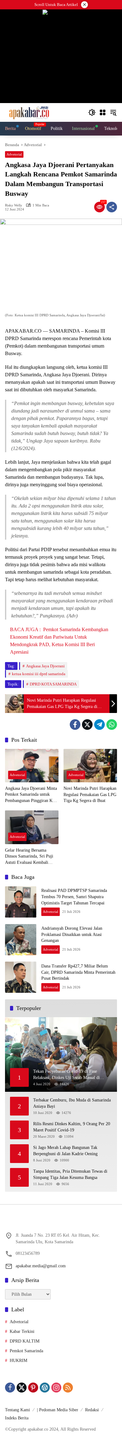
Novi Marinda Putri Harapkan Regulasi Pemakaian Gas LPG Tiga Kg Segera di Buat (90, 794)
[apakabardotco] (29, 112)
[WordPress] (45, 1388)
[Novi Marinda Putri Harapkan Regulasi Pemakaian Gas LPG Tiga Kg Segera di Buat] (90, 765)
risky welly (13, 205)
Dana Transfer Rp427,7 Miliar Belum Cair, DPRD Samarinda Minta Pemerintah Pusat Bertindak (78, 972)
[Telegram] (99, 724)
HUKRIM (18, 1360)
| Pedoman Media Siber (57, 1410)
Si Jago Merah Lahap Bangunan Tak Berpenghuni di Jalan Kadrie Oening (65, 1150)
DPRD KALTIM (24, 1341)
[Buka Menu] (102, 112)
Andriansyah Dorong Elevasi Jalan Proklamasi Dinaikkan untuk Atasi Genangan (71, 934)
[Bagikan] (111, 207)
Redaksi (92, 1410)
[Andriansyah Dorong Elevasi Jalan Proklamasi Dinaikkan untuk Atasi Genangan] (20, 939)
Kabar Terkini (22, 1331)
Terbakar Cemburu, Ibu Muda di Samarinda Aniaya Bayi (72, 1103)
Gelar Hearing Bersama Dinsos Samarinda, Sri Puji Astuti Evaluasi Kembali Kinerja (29, 857)
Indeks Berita (16, 1418)
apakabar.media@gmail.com (41, 1266)
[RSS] (68, 1388)
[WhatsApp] (111, 724)
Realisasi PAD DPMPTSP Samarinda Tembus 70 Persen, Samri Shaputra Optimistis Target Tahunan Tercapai (74, 896)
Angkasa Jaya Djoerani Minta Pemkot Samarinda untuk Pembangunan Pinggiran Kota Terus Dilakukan (31, 795)
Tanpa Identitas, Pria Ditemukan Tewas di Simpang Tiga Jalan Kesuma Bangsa (70, 1174)
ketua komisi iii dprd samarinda (38, 673)
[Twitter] (87, 724)
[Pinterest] (33, 1388)
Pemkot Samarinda (26, 1351)
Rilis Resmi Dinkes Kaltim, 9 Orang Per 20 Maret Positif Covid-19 (71, 1126)
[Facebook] (75, 724)
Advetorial (14, 154)
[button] (92, 112)
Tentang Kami (17, 1410)
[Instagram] (56, 1388)
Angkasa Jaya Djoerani (45, 666)
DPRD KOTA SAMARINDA (53, 684)
